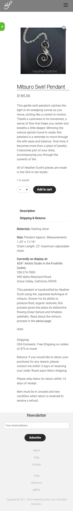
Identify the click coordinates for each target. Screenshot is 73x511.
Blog (36, 457)
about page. (44, 321)
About (36, 450)
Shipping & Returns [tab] (32, 218)
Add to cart (44, 189)
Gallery (36, 489)
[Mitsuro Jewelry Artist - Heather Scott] (8, 7)
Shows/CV (36, 482)
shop (36, 475)
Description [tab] (27, 211)
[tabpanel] (43, 51)
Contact (36, 464)
